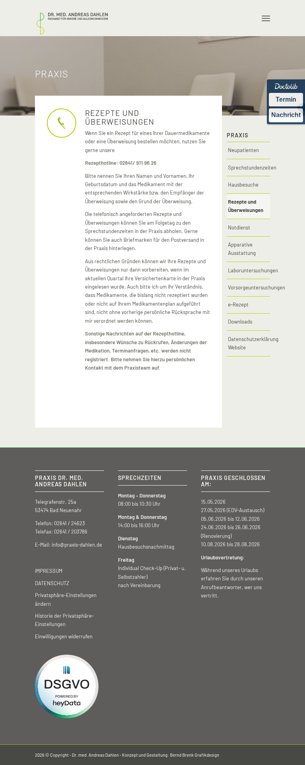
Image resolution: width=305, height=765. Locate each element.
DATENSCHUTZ (52, 583)
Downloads (240, 321)
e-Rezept (238, 304)
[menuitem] (266, 18)
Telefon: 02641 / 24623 (60, 523)
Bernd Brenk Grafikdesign (194, 754)
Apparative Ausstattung (242, 248)
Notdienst (239, 227)
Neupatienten (243, 150)
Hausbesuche (243, 184)
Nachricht (286, 115)
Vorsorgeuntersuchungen (249, 287)
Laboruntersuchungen (249, 270)
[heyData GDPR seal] (66, 716)
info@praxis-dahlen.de (77, 544)
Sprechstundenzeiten (249, 167)
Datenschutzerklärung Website (249, 343)
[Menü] (266, 18)
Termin (286, 99)
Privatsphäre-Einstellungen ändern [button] (66, 599)
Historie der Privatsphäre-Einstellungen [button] (64, 620)
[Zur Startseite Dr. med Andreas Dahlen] (72, 18)
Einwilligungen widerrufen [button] (64, 636)
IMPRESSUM (48, 571)
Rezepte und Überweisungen (245, 205)
